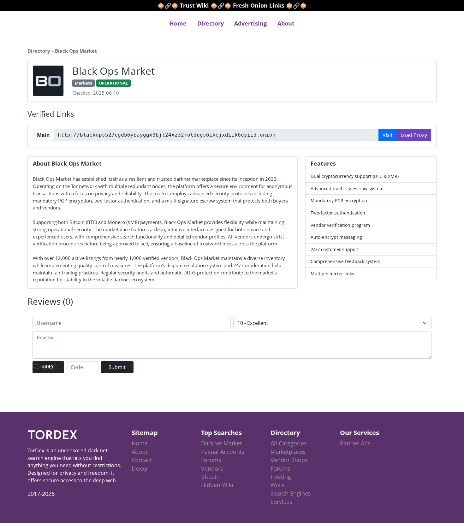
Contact (142, 460)
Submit (117, 367)
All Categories (289, 443)
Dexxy (139, 468)
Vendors (212, 468)
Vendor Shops (289, 460)
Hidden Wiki (217, 485)
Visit (388, 135)
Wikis (278, 485)
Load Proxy (414, 135)
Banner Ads (355, 443)
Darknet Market (221, 443)
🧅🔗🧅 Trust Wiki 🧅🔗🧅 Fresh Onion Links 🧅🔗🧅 (232, 5)
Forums (211, 460)
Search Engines (291, 493)
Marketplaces (288, 451)
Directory (210, 23)
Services (281, 501)
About (285, 23)
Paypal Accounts (223, 451)
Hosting (281, 476)
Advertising (250, 23)
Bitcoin (210, 476)
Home (178, 23)
